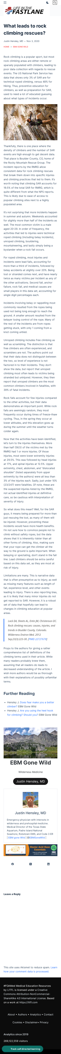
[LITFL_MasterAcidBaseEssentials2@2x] (30, 850)
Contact (48, 1014)
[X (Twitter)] (30, 864)
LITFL (10, 989)
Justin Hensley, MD (30, 781)
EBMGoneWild (37, 837)
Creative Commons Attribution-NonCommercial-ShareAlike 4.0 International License (27, 994)
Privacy (44, 1022)
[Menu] (5, 2)
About (11, 1014)
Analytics (35, 1014)
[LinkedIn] (48, 864)
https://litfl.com (28, 1002)
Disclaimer (31, 1022)
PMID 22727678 (37, 639)
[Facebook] (13, 864)
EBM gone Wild (16, 837)
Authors (22, 1014)
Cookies (18, 1022)
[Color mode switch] (47, 2)
